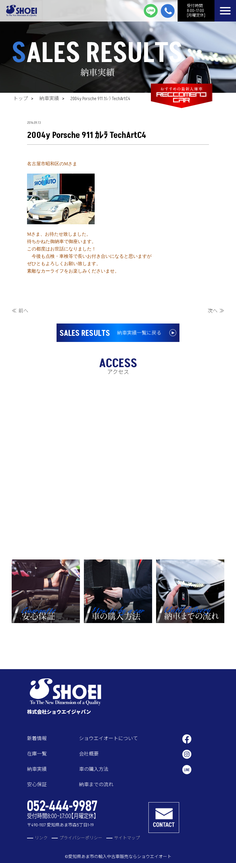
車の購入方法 (93, 769)
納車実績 (49, 98)
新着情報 (37, 738)
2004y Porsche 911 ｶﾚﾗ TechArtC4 (100, 98)
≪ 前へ (20, 311)
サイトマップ (127, 838)
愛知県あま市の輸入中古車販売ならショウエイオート (119, 857)
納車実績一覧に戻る (110, 333)
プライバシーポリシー (80, 838)
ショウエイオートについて (108, 738)
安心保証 (37, 784)
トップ (20, 98)
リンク (41, 838)
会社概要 (89, 754)
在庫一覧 (37, 754)
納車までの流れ (96, 784)
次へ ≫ (216, 311)
